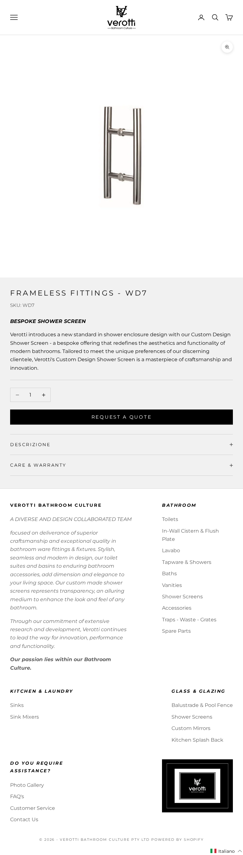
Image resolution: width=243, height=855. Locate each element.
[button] (226, 851)
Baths (169, 574)
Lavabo (171, 550)
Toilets (170, 519)
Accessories (176, 608)
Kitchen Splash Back (197, 740)
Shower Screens (182, 597)
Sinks (17, 705)
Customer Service (32, 808)
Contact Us (24, 819)
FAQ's (17, 796)
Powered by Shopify (177, 839)
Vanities (172, 585)
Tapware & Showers (186, 562)
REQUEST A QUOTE (121, 417)
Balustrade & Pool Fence (202, 705)
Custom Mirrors (190, 728)
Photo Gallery (27, 785)
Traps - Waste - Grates (189, 620)
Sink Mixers (24, 717)
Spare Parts (176, 631)
